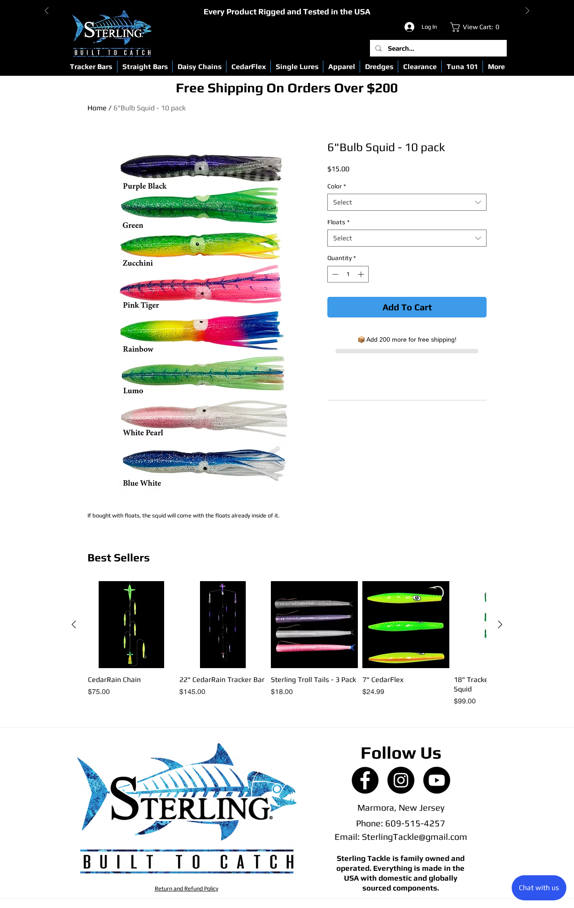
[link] (477, 27)
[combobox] (407, 202)
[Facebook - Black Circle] (365, 780)
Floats (338, 222)
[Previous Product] (73, 624)
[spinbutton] (348, 274)
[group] (287, 644)
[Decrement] (334, 274)
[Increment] (361, 274)
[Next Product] (500, 624)
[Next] (527, 11)
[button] (91, 67)
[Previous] (46, 11)
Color (336, 186)
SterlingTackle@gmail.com (414, 836)
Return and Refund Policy (186, 888)
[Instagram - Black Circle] (400, 780)
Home (97, 108)
